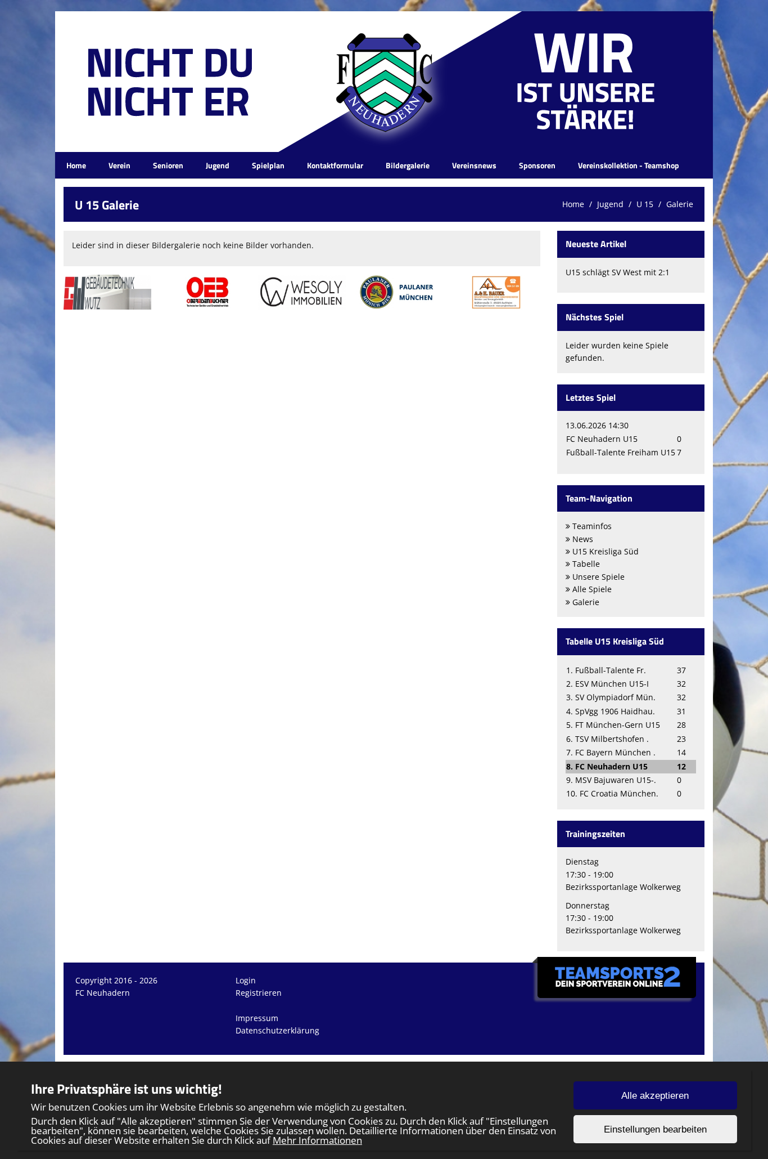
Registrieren (259, 992)
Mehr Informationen (317, 1140)
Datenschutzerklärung (277, 1030)
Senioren (168, 165)
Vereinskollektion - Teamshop (628, 165)
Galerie (679, 204)
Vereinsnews (474, 165)
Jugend (217, 165)
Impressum (257, 1018)
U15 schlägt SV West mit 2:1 (618, 272)
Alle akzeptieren (655, 1095)
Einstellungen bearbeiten (655, 1129)
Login (246, 980)
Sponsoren (537, 165)
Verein (119, 165)
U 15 (644, 204)
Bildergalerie (408, 165)
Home (76, 165)
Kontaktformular (335, 165)
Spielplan (268, 165)
